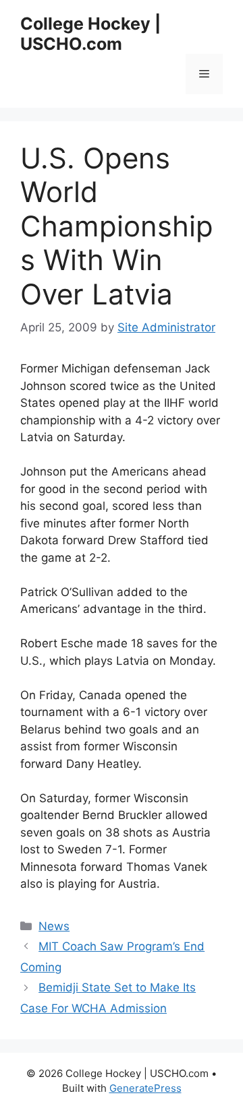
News (54, 926)
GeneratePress (145, 1088)
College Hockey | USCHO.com (90, 33)
